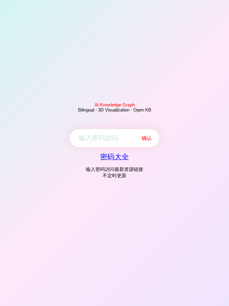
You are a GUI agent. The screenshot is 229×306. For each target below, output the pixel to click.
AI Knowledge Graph (115, 104)
